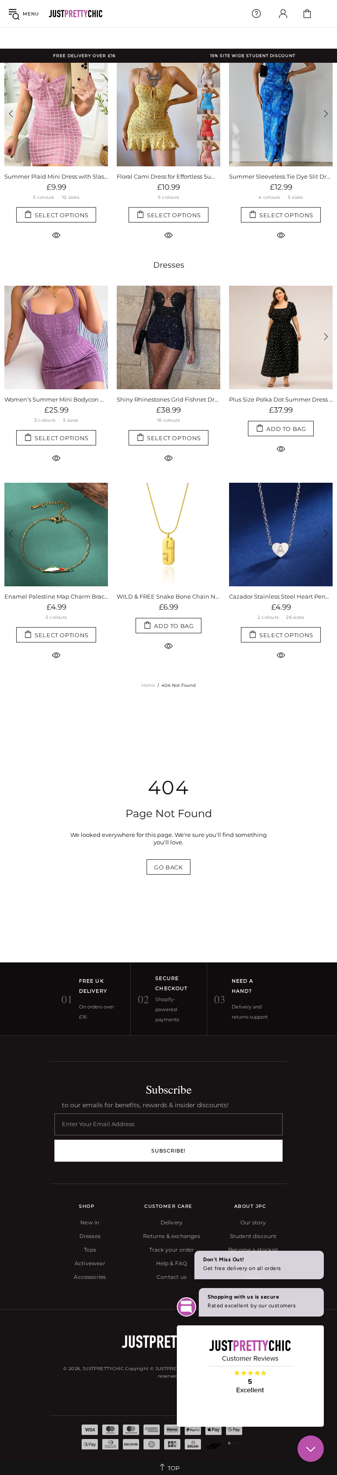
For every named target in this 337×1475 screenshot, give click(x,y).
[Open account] (283, 13)
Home (148, 685)
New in (89, 1222)
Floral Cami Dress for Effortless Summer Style (168, 176)
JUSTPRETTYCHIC (75, 13)
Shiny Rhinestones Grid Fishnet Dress (168, 399)
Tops (90, 1249)
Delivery (172, 1222)
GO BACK (168, 867)
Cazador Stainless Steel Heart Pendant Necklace (281, 596)
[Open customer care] (256, 13)
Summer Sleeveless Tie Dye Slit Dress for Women (281, 176)
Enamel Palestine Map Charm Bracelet (56, 596)
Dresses (168, 265)
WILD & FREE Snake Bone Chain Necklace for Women (168, 596)
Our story (253, 1222)
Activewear (90, 1263)
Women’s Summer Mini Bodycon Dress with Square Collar (56, 399)
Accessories (90, 1277)
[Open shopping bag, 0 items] (307, 13)
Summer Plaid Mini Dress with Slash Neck (56, 176)
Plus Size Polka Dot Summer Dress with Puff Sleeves (281, 399)
